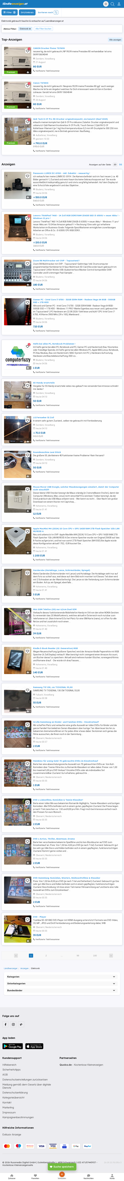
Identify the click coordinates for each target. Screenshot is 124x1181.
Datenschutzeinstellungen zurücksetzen (25, 1079)
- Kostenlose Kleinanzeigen (81, 1064)
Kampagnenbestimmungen (18, 1117)
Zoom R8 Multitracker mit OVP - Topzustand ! (56, 260)
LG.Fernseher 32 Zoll (43, 417)
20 (115, 164)
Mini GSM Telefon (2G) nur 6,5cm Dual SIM (55, 609)
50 (120, 164)
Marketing (8, 1107)
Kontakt (6, 1102)
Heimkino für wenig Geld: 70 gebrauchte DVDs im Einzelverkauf (65, 761)
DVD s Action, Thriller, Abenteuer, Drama (54, 839)
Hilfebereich (9, 1064)
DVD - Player (39, 917)
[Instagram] (13, 1024)
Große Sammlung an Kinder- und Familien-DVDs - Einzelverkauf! (66, 722)
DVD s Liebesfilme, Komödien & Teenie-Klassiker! (58, 800)
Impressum (9, 1112)
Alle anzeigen (115, 40)
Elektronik (24, 29)
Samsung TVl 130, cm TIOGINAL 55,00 (53, 687)
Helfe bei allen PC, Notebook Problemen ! (54, 344)
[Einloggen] (119, 2)
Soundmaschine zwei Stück (47, 452)
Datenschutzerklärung (15, 1092)
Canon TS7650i (40, 83)
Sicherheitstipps (11, 1069)
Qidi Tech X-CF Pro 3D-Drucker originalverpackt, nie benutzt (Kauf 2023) (70, 119)
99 (78, 955)
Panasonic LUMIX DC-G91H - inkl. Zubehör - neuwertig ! (61, 173)
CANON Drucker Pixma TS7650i (49, 48)
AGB (5, 1074)
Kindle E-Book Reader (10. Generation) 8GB (55, 648)
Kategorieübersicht (13, 1097)
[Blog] (21, 1024)
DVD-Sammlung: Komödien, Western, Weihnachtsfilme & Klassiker (66, 878)
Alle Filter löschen (43, 29)
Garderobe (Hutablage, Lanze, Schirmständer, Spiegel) (61, 570)
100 (95, 955)
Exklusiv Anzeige (11, 1134)
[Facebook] (5, 1024)
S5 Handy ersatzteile (44, 382)
